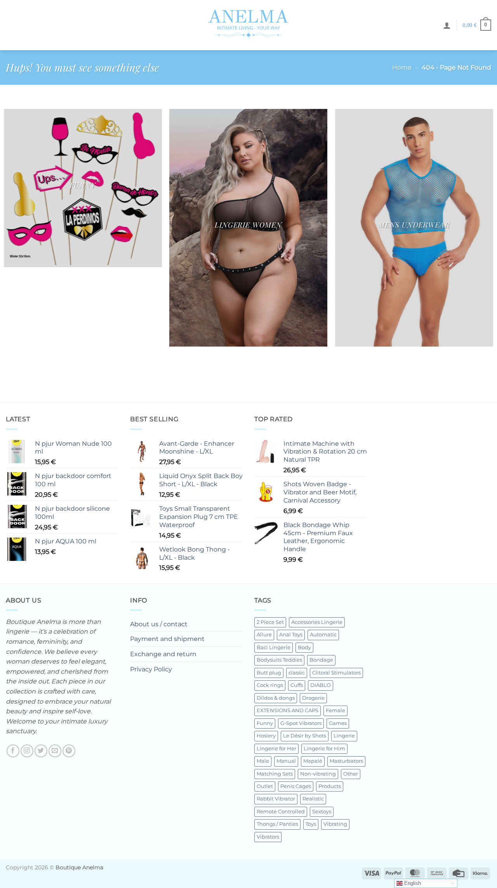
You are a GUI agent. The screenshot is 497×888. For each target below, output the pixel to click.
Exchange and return (163, 654)
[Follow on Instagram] (27, 750)
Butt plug (269, 673)
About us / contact (159, 624)
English (412, 883)
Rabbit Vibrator (276, 799)
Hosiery (266, 736)
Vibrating (335, 824)
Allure (264, 635)
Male (263, 761)
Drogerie (313, 698)
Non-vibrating (318, 774)
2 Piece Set (270, 622)
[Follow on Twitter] (41, 750)
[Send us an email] (55, 750)
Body (304, 647)
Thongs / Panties (277, 824)
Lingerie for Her (276, 748)
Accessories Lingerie (316, 622)
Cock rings (270, 685)
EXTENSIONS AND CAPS (287, 710)
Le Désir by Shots (304, 736)
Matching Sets (275, 774)
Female (335, 710)
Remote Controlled (281, 811)
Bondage (321, 660)
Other (350, 774)
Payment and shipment (167, 639)
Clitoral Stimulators (336, 673)
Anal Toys (290, 635)
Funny (265, 723)
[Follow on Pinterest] (69, 750)
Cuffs (296, 685)
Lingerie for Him (324, 748)
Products (329, 786)
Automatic (323, 635)
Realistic (313, 799)
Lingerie (344, 736)
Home (402, 67)
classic (296, 673)
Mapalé (312, 761)
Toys (311, 824)
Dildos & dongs (276, 698)
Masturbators (346, 761)
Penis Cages (295, 786)
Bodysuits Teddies (279, 660)
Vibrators (268, 837)
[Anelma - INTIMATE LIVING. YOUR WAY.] (248, 25)
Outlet (265, 786)
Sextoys (321, 811)
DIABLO (320, 685)
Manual (286, 761)
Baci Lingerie (273, 647)
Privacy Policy (151, 669)
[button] (447, 25)
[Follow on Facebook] (13, 750)
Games (338, 723)
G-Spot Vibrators (300, 723)
